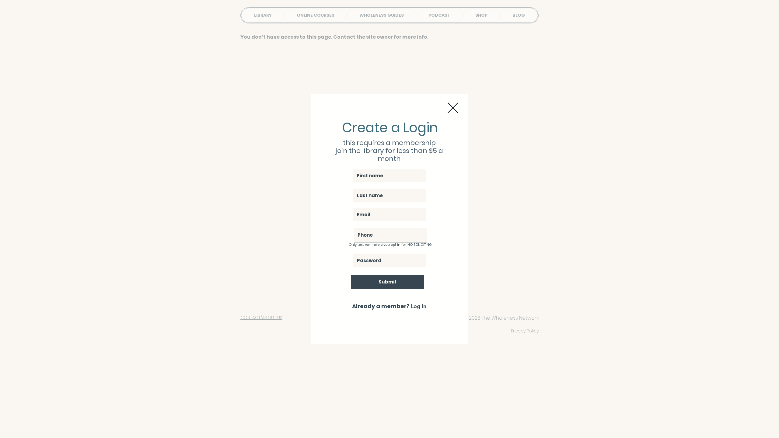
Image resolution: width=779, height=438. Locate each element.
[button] (453, 108)
